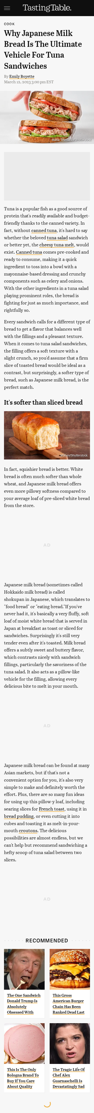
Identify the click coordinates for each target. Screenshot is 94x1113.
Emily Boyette (21, 76)
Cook (9, 23)
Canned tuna (29, 252)
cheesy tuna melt (56, 244)
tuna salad (57, 237)
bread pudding (19, 816)
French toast (51, 808)
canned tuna (44, 230)
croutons (28, 830)
